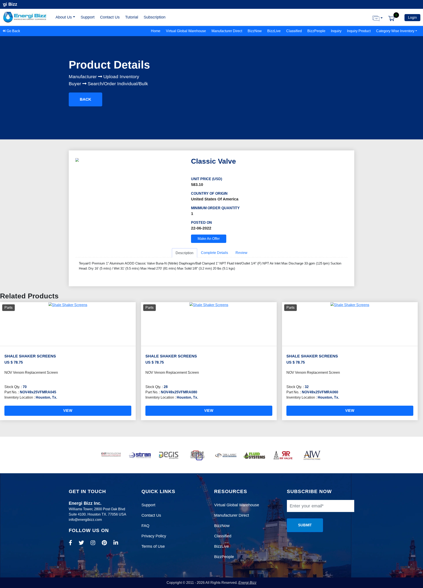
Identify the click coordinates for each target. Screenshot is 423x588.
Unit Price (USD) (206, 179)
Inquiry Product (359, 31)
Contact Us (110, 17)
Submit (305, 525)
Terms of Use (153, 546)
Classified (294, 31)
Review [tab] (241, 253)
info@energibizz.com (85, 519)
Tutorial (131, 17)
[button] (377, 18)
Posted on (201, 222)
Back (85, 99)
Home (155, 31)
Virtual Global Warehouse (186, 31)
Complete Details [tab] (214, 253)
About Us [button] (64, 17)
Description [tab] (184, 253)
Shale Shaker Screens (30, 356)
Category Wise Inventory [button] (395, 31)
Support (88, 17)
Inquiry (336, 31)
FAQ (145, 525)
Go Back (13, 31)
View (67, 410)
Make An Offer (209, 238)
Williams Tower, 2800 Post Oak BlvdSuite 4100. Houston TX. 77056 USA (97, 509)
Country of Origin (209, 193)
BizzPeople (316, 31)
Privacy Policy (153, 536)
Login (412, 17)
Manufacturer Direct (227, 31)
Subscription (154, 17)
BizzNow (255, 31)
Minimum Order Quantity (215, 208)
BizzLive (274, 31)
